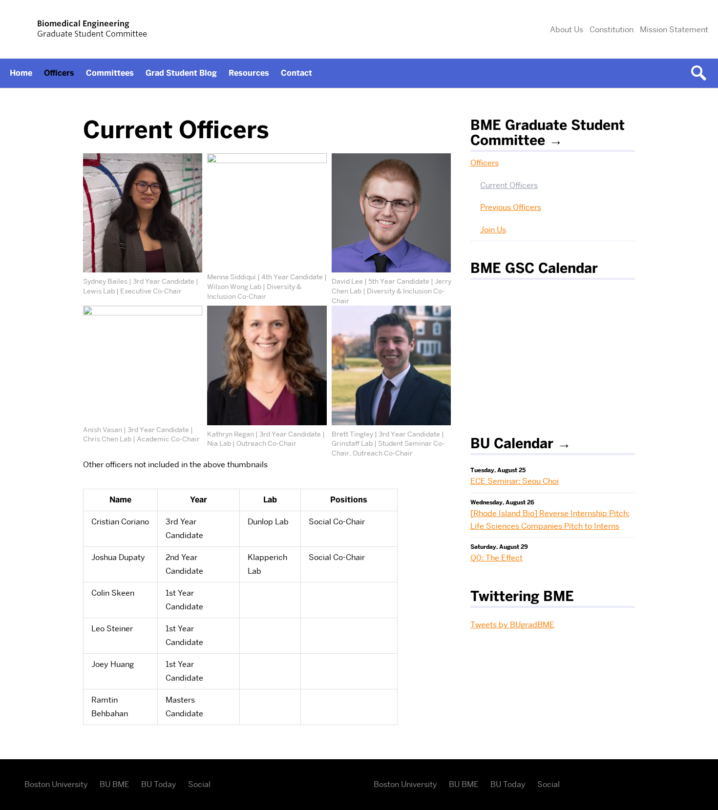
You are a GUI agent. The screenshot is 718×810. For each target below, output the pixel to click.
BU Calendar (511, 443)
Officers (59, 73)
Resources (249, 73)
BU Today (158, 784)
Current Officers (509, 185)
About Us (566, 29)
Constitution (612, 29)
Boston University (56, 784)
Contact (296, 73)
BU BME (114, 784)
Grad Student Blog (181, 73)
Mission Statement (674, 29)
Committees (110, 73)
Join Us (493, 230)
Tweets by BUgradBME (512, 625)
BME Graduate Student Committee (547, 132)
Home (21, 73)
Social (199, 784)
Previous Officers (510, 207)
